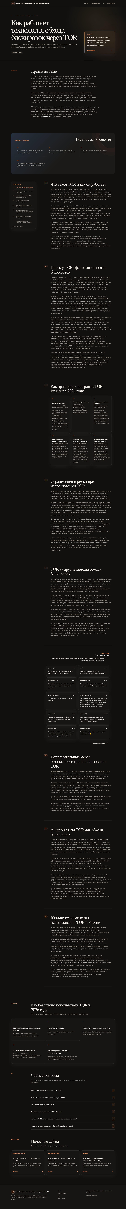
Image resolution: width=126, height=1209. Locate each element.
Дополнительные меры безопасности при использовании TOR (23, 212)
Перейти (28, 1171)
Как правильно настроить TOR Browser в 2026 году (22, 196)
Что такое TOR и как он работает (23, 187)
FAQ (103, 3)
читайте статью (45, 117)
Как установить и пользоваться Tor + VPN (27, 1159)
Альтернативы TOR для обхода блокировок (22, 217)
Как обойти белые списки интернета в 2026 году (93, 1159)
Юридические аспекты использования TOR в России (22, 222)
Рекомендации (95, 3)
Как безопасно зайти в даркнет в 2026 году (61, 1159)
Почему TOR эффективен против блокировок (23, 191)
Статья (86, 3)
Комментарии (111, 3)
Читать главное (99, 50)
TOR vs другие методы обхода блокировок (22, 206)
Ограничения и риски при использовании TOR (21, 201)
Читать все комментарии (100, 743)
